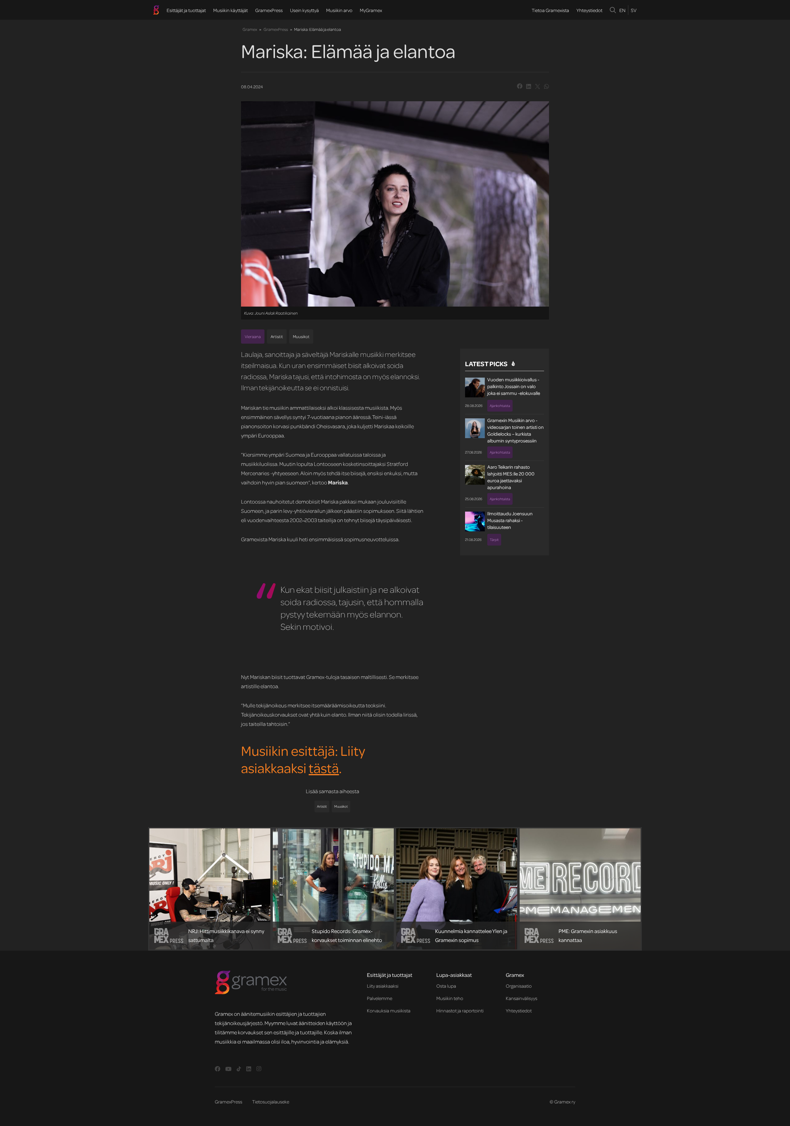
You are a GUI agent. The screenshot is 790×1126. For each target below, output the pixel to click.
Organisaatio (519, 986)
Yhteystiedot (589, 10)
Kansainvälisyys (521, 998)
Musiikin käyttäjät (230, 10)
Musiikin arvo (339, 10)
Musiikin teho (449, 998)
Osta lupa (446, 986)
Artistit (277, 336)
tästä (324, 767)
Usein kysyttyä (304, 10)
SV (633, 10)
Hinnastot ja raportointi (460, 1010)
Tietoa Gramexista (550, 10)
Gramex (250, 29)
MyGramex (371, 10)
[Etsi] (613, 10)
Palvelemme (379, 998)
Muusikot (301, 336)
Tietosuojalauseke (270, 1102)
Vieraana (253, 336)
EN (622, 10)
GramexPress (269, 10)
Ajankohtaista (500, 405)
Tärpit (494, 539)
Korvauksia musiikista (388, 1010)
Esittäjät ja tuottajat (186, 10)
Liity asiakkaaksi (382, 986)
